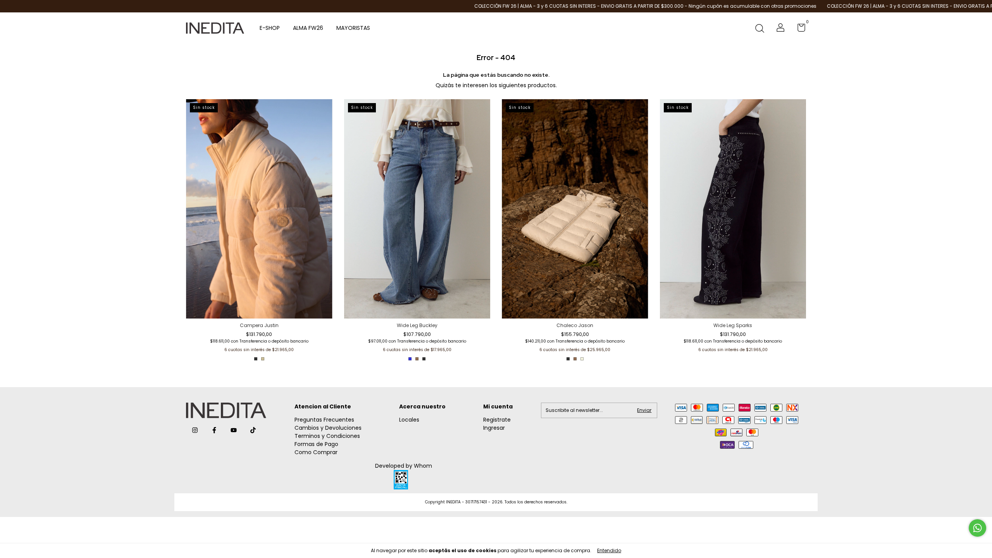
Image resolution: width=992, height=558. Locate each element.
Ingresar (494, 428)
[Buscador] (759, 29)
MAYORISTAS (353, 28)
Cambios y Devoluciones (328, 428)
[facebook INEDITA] (214, 430)
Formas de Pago (316, 444)
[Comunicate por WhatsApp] (977, 528)
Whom (423, 466)
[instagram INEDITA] (195, 430)
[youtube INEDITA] (234, 430)
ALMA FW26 (308, 28)
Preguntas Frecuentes (324, 420)
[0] (798, 29)
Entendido (609, 550)
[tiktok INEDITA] (253, 430)
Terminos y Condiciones (327, 436)
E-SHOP (270, 28)
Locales (409, 420)
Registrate (497, 420)
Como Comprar (316, 452)
